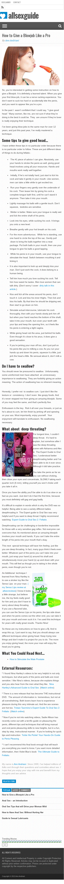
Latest (15, 790)
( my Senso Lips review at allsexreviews (15, 587)
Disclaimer (6, 2)
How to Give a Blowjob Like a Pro (18, 795)
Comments (25, 790)
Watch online (47, 687)
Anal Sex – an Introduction (15, 800)
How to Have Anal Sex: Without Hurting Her (22, 812)
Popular (6, 790)
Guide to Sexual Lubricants (15, 818)
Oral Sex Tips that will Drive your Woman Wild (24, 806)
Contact (17, 2)
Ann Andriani (12, 40)
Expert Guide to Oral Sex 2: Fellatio (29, 519)
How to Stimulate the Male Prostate (27, 659)
